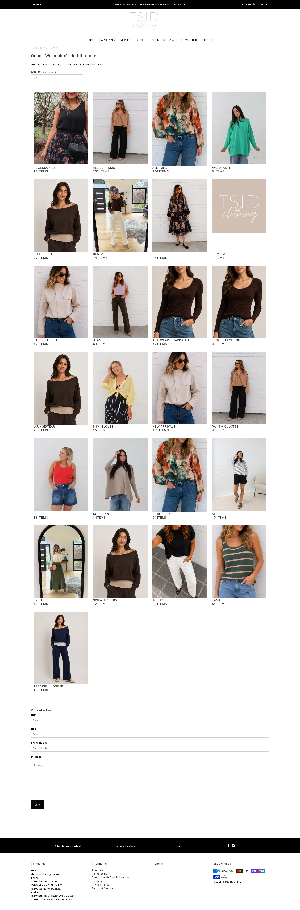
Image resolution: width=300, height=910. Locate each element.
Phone (35, 877)
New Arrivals (106, 40)
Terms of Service (102, 888)
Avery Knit (126, 40)
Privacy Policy (100, 884)
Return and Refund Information (111, 877)
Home (90, 40)
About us (97, 870)
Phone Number (39, 742)
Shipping (97, 881)
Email (34, 728)
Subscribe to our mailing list (69, 846)
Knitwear (169, 40)
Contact (208, 40)
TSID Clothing (235, 881)
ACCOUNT (246, 4)
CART (263, 4)
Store (140, 40)
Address (36, 892)
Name (34, 714)
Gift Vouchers (189, 40)
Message (36, 756)
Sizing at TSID (101, 873)
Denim (155, 40)
